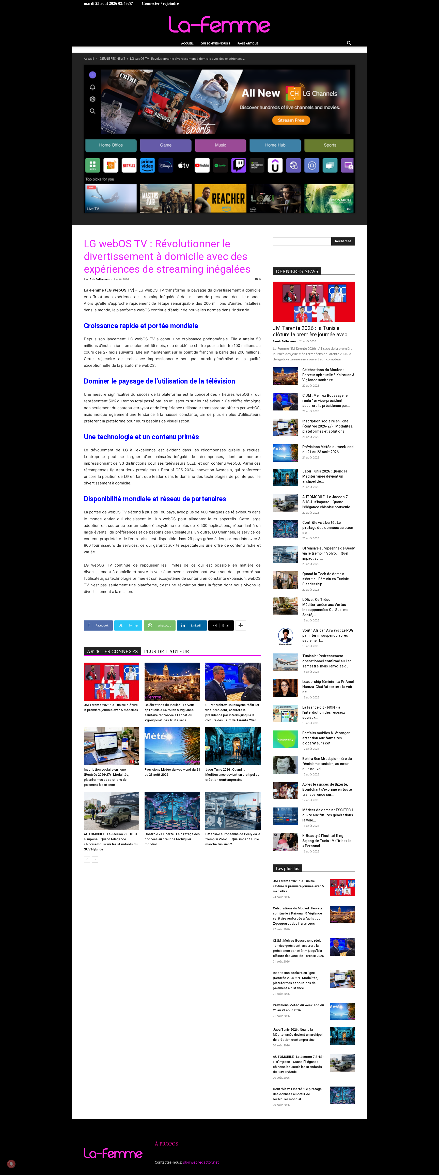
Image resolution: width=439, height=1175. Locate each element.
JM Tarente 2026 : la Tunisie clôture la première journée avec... (312, 331)
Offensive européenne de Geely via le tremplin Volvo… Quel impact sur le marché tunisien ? (232, 839)
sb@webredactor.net (201, 1162)
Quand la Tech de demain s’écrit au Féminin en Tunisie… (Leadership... (326, 579)
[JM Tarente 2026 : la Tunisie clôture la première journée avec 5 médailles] (111, 682)
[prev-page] (87, 859)
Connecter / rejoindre (160, 3)
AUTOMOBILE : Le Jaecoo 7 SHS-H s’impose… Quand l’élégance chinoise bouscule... (327, 502)
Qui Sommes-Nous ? (215, 43)
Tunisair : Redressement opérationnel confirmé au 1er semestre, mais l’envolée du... (327, 661)
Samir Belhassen (284, 341)
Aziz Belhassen (99, 279)
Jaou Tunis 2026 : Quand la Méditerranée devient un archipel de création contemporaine (232, 775)
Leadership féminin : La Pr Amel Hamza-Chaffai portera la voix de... (328, 687)
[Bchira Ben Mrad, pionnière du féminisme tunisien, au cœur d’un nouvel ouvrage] (285, 765)
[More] (240, 625)
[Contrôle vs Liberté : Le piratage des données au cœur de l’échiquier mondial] (172, 811)
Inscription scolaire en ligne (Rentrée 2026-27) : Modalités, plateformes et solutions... (327, 426)
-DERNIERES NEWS (112, 58)
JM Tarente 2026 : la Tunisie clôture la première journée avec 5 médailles (298, 886)
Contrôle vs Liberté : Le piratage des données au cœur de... (327, 528)
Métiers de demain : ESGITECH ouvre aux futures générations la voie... (327, 815)
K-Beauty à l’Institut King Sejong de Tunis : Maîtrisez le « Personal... (326, 841)
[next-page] (95, 859)
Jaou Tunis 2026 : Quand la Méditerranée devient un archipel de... (324, 476)
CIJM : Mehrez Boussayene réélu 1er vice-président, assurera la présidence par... (326, 400)
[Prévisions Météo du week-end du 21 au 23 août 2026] (172, 746)
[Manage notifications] (11, 1164)
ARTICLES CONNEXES (112, 651)
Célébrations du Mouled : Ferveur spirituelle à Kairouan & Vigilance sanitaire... (328, 375)
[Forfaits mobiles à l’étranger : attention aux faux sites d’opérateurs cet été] (285, 739)
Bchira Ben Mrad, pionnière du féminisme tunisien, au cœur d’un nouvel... (327, 764)
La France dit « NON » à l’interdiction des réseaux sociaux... (323, 712)
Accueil (187, 43)
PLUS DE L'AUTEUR (166, 651)
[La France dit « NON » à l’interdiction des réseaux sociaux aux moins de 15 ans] (285, 713)
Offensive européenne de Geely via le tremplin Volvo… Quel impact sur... (328, 553)
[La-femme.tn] (219, 24)
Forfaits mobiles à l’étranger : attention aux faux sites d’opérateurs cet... (327, 738)
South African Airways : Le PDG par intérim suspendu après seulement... (327, 635)
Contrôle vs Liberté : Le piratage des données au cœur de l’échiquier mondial (172, 839)
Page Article (248, 43)
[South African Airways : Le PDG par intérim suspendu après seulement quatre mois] (285, 636)
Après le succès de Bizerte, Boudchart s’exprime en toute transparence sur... (327, 789)
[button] (349, 43)
